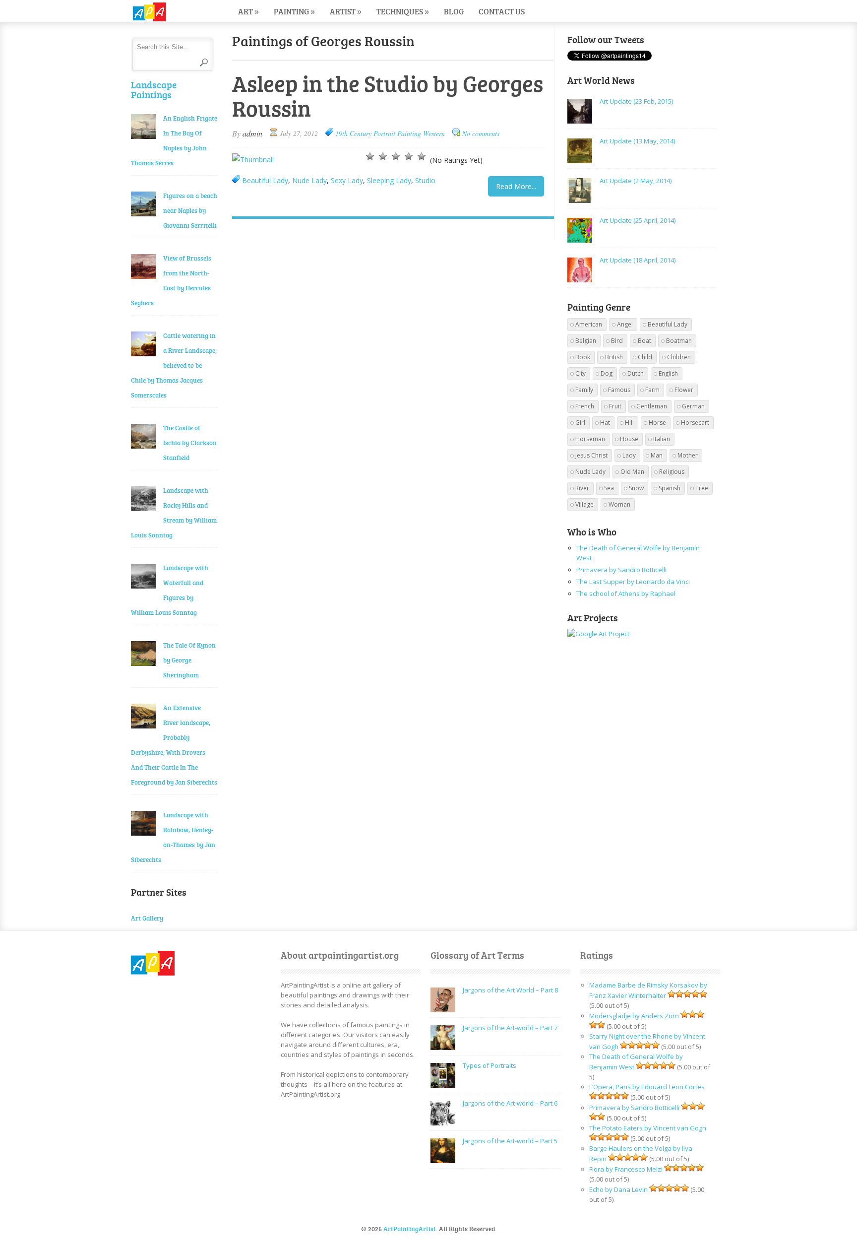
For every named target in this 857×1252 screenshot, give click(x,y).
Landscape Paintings (154, 89)
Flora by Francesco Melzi (626, 1169)
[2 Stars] (382, 156)
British (614, 357)
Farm (652, 390)
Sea (609, 488)
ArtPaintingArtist (169, 12)
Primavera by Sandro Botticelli (621, 569)
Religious (671, 471)
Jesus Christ (591, 455)
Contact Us (502, 11)
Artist (346, 11)
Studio (425, 180)
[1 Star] (370, 156)
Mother (687, 455)
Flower (683, 390)
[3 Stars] (395, 156)
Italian (661, 439)
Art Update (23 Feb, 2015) (636, 101)
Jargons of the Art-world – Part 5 (510, 1140)
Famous (619, 390)
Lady (629, 455)
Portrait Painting (397, 133)
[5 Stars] (421, 156)
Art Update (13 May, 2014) (637, 140)
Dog (606, 373)
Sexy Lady (347, 180)
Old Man (632, 471)
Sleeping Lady (389, 180)
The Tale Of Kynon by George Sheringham (189, 660)
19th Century (353, 133)
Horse (657, 422)
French (584, 406)
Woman (619, 504)
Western (434, 133)
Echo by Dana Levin (618, 1189)
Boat (644, 340)
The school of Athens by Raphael (625, 593)
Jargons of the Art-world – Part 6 (510, 1103)
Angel (625, 324)
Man (657, 455)
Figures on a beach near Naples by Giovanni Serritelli (190, 210)
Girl (580, 422)
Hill (629, 422)
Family (584, 390)
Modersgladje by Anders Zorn (634, 1015)
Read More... (516, 186)
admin (252, 133)
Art (248, 11)
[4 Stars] (408, 156)
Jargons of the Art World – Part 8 (510, 990)
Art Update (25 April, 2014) (637, 220)
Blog (454, 11)
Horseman (590, 439)
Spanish (669, 488)
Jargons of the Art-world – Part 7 (510, 1027)
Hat (605, 422)
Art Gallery (147, 918)
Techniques (402, 11)
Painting (294, 11)
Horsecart (695, 422)
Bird (617, 340)
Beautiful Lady (265, 180)
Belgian (585, 340)
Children (679, 357)
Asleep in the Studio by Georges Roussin (387, 95)
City (580, 373)
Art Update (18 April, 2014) (637, 260)
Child (645, 357)
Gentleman (651, 406)
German (693, 406)
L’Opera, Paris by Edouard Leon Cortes (647, 1086)
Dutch (635, 373)
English (668, 373)
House (629, 439)
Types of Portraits (489, 1065)
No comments (480, 133)
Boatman (679, 340)
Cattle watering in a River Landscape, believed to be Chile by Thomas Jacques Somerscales (174, 365)
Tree (701, 488)
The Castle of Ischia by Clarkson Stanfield (190, 442)
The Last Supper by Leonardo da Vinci (633, 581)
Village (584, 504)
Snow (636, 488)
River (582, 488)
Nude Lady (309, 180)
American (588, 324)
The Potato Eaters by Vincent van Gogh (647, 1127)
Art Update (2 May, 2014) (636, 180)
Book (582, 357)
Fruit (615, 406)
